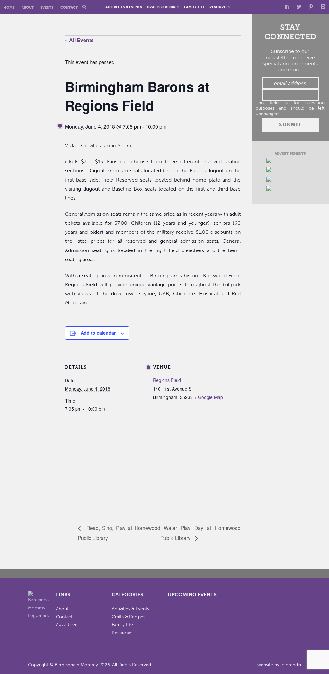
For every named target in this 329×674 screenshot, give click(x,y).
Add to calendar (98, 333)
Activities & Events (123, 7)
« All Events (79, 40)
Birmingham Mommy (76, 665)
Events (46, 7)
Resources (219, 7)
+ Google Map (208, 397)
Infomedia (290, 665)
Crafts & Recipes (163, 7)
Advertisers (67, 624)
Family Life (194, 7)
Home (9, 7)
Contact (69, 7)
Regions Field (167, 380)
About (28, 7)
